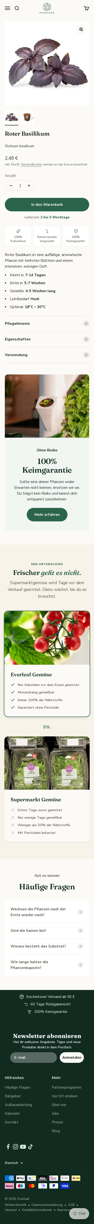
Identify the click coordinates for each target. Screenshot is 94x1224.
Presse (57, 1122)
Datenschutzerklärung (47, 1205)
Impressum (65, 1210)
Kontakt (11, 1122)
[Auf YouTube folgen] (23, 1146)
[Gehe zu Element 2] (27, 118)
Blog (56, 1130)
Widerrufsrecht (15, 1205)
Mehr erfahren (47, 514)
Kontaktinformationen (37, 1210)
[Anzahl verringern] (11, 185)
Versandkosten (31, 164)
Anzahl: (11, 175)
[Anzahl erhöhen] (29, 185)
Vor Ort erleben (65, 1096)
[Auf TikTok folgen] (30, 1146)
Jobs (55, 1113)
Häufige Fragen (17, 1087)
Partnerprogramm (66, 1087)
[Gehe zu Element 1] (11, 118)
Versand (11, 1210)
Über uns (59, 1104)
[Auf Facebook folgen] (8, 1146)
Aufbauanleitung (18, 1104)
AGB (71, 1205)
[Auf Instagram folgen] (15, 1146)
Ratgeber (13, 1096)
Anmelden (71, 1057)
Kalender (12, 1113)
